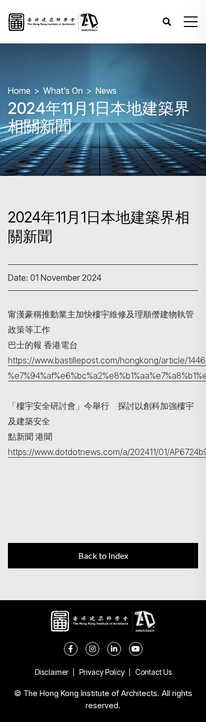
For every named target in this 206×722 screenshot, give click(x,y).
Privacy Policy (102, 671)
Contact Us (153, 671)
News (106, 90)
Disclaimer (52, 671)
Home (19, 90)
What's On (63, 90)
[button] (191, 21)
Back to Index (103, 555)
